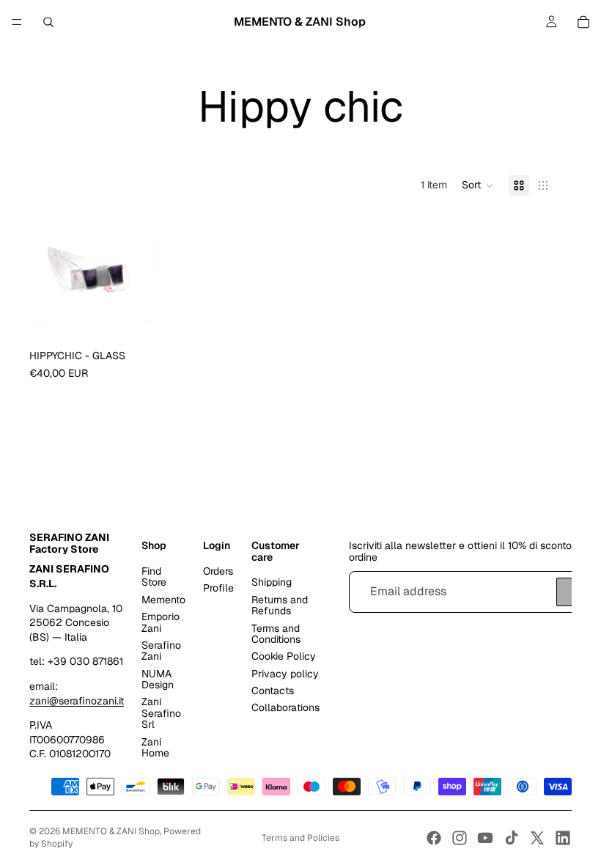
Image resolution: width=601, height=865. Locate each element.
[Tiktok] (511, 838)
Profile (218, 588)
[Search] (48, 22)
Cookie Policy (283, 656)
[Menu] (17, 22)
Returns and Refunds (279, 605)
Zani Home (155, 747)
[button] (478, 185)
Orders (218, 571)
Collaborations (285, 707)
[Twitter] (537, 838)
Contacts (272, 690)
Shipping (271, 582)
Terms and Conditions (275, 634)
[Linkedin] (563, 838)
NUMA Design (157, 679)
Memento (163, 599)
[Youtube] (485, 838)
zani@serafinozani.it (76, 700)
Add (146, 319)
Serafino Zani (161, 650)
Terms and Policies (300, 838)
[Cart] (583, 22)
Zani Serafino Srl (161, 713)
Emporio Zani (160, 622)
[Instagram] (459, 838)
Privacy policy (285, 673)
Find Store (153, 576)
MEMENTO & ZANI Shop (111, 831)
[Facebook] (434, 838)
